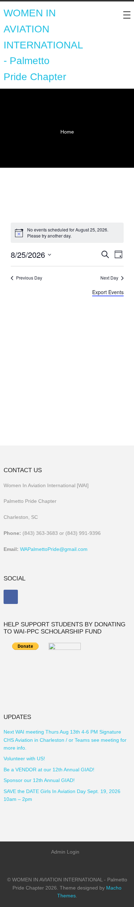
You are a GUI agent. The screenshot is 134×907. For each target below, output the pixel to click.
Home (67, 132)
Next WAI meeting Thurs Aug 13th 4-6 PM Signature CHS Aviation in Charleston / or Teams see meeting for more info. (65, 740)
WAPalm (29, 549)
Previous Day (29, 278)
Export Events (108, 292)
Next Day (109, 278)
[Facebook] (11, 597)
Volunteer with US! (24, 758)
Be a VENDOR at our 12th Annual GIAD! (49, 769)
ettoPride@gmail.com (63, 549)
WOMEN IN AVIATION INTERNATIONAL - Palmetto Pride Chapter (43, 44)
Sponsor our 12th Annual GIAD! (39, 780)
